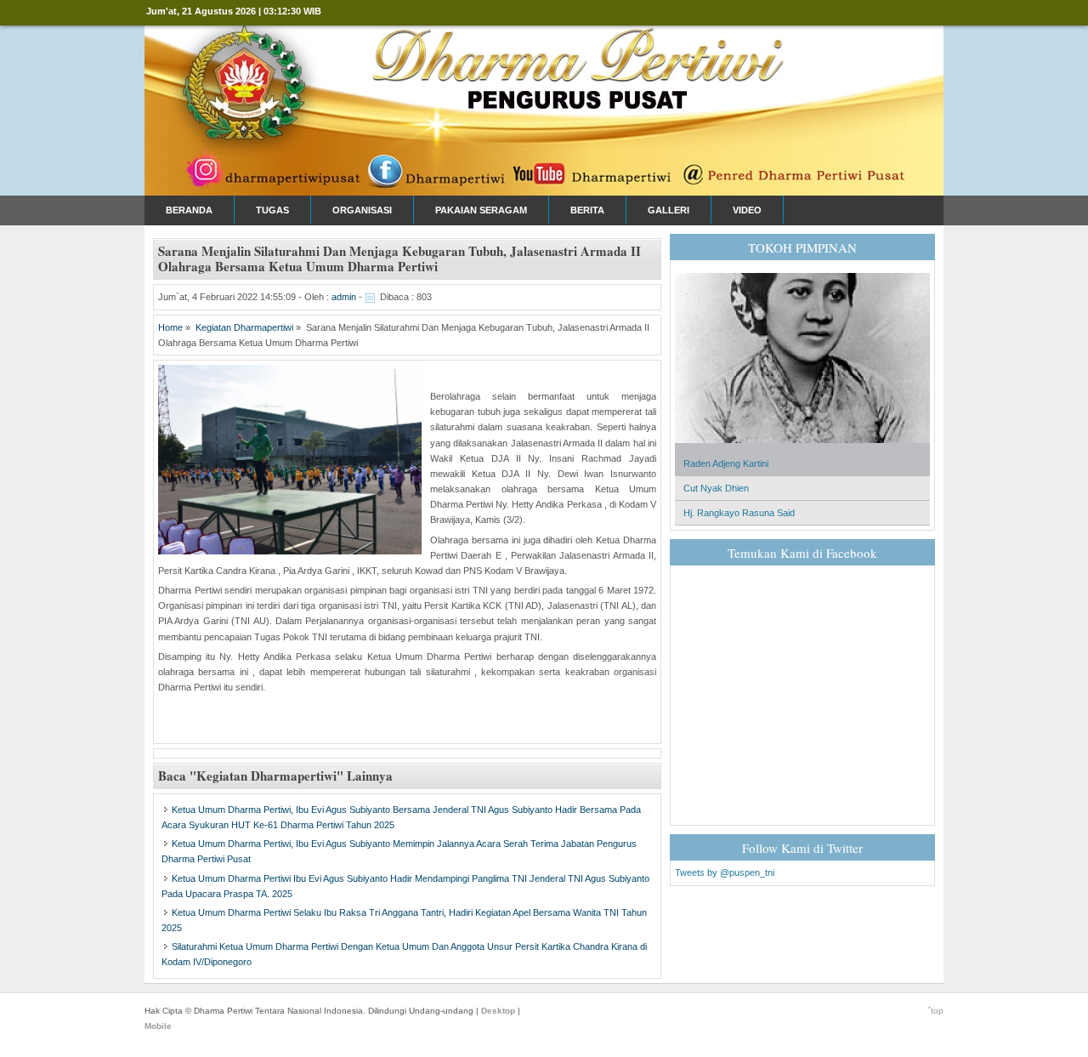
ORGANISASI (362, 210)
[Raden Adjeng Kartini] (802, 448)
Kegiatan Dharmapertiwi (244, 327)
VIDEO (747, 210)
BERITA (587, 210)
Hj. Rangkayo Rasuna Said (739, 513)
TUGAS (272, 210)
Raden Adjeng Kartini (725, 463)
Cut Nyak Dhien (716, 488)
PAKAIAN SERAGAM (481, 210)
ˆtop (936, 1010)
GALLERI (668, 210)
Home (170, 327)
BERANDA (189, 210)
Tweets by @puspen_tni (724, 872)
